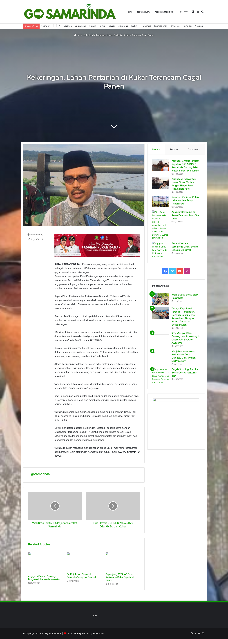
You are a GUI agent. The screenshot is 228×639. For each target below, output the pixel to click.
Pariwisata (174, 26)
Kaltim (134, 26)
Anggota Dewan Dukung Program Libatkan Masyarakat (44, 578)
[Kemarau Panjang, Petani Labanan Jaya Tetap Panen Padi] (160, 201)
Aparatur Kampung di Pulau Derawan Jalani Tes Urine (185, 215)
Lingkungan (80, 26)
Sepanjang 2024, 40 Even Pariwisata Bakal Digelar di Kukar (120, 577)
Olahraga (147, 26)
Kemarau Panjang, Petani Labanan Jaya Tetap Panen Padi (185, 200)
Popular (174, 149)
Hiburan (111, 26)
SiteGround (98, 633)
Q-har (69, 633)
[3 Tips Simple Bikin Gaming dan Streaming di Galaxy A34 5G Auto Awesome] (160, 337)
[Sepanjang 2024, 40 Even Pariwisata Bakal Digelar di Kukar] (123, 561)
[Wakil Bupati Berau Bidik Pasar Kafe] (160, 299)
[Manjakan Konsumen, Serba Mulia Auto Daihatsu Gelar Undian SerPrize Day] (160, 355)
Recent (156, 149)
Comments (194, 149)
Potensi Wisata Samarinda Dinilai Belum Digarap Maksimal (185, 246)
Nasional (199, 26)
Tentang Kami (143, 12)
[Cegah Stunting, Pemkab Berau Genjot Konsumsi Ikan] (160, 376)
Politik (102, 26)
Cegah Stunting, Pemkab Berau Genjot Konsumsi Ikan (185, 372)
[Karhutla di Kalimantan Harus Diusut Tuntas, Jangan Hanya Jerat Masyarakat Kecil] (160, 183)
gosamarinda (36, 234)
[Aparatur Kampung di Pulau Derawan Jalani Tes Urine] (160, 225)
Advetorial (123, 26)
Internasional (160, 26)
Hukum (92, 26)
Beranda (68, 26)
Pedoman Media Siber (164, 12)
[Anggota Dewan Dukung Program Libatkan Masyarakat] (45, 562)
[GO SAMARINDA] (69, 11)
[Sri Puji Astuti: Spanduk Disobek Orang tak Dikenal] (84, 561)
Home (129, 12)
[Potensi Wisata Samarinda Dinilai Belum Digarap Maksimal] (160, 250)
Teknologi (187, 26)
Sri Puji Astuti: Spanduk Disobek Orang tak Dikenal (81, 576)
